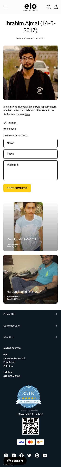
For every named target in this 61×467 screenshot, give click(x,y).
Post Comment (17, 188)
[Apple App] (30, 433)
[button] (48, 7)
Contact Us (9, 314)
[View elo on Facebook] (21, 455)
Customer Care (11, 325)
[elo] (30, 7)
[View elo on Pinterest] (37, 455)
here (27, 114)
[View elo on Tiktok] (13, 455)
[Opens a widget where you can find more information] (15, 461)
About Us (8, 337)
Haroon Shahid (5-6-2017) (24, 291)
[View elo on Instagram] (5, 455)
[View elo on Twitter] (29, 455)
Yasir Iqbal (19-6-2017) (22, 239)
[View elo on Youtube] (44, 455)
